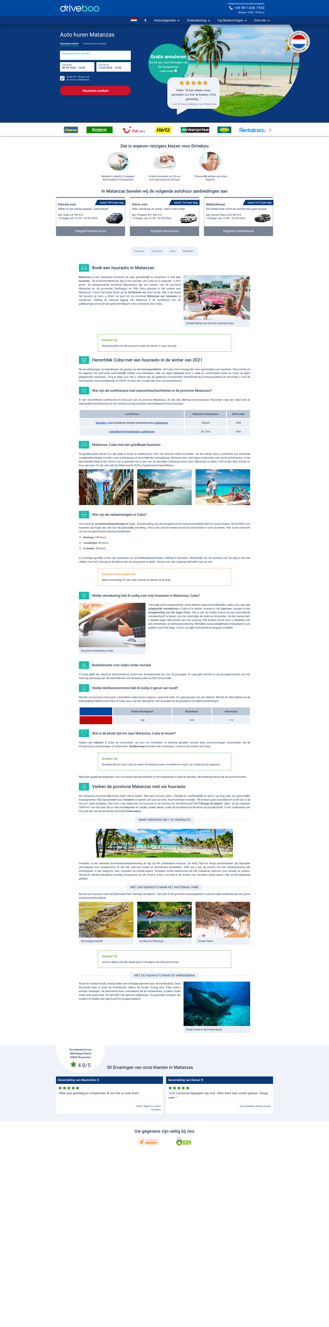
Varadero (177, 403)
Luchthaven (161, 422)
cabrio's (113, 465)
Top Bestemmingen (230, 20)
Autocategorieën (165, 20)
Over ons (260, 20)
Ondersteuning (196, 20)
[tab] (69, 42)
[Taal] (134, 20)
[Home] (80, 8)
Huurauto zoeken (95, 91)
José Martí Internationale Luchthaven (132, 431)
